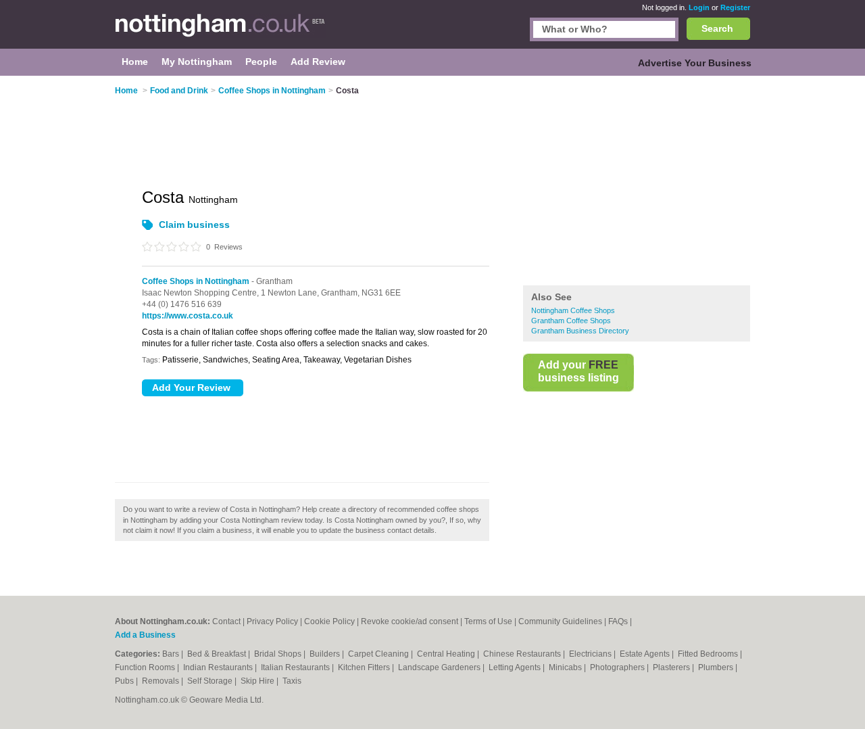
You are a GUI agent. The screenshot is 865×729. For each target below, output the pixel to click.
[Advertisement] (636, 182)
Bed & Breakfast (217, 654)
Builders (326, 654)
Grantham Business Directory (580, 331)
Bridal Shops (278, 654)
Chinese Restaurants (523, 654)
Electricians (591, 654)
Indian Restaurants (219, 667)
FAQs (618, 621)
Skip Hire (258, 681)
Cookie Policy (329, 621)
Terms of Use (488, 621)
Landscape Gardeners (440, 667)
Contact (226, 621)
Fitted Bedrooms (709, 654)
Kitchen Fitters (365, 667)
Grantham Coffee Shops (571, 320)
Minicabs (566, 667)
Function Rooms (146, 667)
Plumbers (716, 667)
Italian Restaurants (296, 667)
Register (735, 7)
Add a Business (145, 635)
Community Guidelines (560, 621)
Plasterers (672, 667)
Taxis (291, 681)
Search (717, 28)
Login (699, 7)
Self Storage (210, 681)
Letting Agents (516, 667)
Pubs (125, 681)
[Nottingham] (220, 31)
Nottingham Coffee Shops (573, 310)
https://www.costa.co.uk (187, 316)
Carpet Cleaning (379, 654)
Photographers (618, 667)
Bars (171, 654)
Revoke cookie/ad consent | (412, 621)
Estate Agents (646, 654)
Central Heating (447, 654)
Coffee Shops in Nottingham (195, 281)
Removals (161, 681)
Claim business (194, 224)
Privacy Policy (272, 621)
